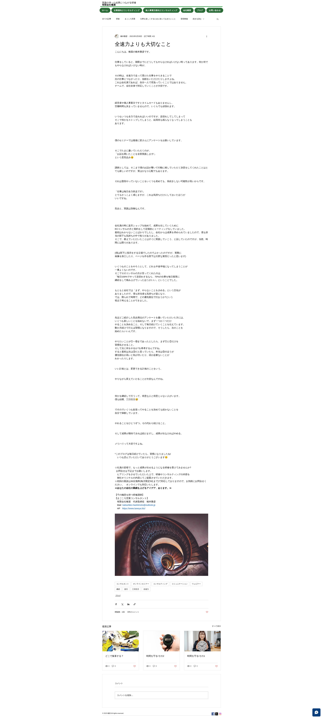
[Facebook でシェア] (116, 604)
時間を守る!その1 (196, 656)
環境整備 (184, 19)
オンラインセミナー (141, 584)
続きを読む (197, 19)
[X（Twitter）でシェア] (122, 604)
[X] (216, 713)
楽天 (126, 589)
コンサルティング (160, 584)
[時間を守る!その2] (161, 641)
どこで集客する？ (114, 656)
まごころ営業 (130, 19)
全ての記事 (106, 19)
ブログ (118, 596)
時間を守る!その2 (155, 656)
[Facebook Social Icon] (213, 713)
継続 (118, 589)
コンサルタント (122, 584)
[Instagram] (220, 713)
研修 (118, 19)
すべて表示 (216, 626)
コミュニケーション (180, 584)
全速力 (146, 589)
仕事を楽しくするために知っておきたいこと (158, 19)
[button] (217, 19)
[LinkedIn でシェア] (128, 604)
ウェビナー (196, 584)
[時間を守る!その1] (202, 641)
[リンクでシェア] (134, 604)
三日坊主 (135, 589)
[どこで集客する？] (120, 641)
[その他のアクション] (206, 36)
